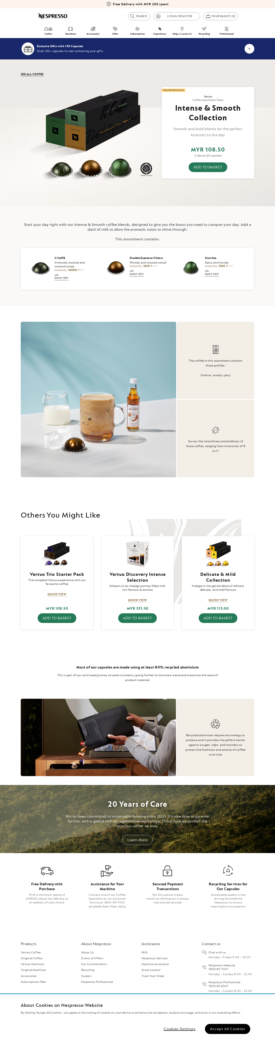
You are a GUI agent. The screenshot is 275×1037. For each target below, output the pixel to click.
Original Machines (33, 970)
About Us (87, 952)
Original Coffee (31, 958)
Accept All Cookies (227, 1028)
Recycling (87, 970)
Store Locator (151, 970)
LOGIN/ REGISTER (179, 16)
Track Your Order (153, 976)
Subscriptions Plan (33, 982)
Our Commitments (94, 964)
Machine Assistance (155, 964)
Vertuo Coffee (31, 952)
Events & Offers (92, 958)
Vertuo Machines (32, 964)
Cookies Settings (179, 1028)
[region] (137, 1015)
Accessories (29, 976)
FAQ (144, 952)
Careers (86, 976)
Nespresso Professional (97, 982)
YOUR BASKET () (224, 16)
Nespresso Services (155, 958)
